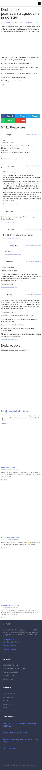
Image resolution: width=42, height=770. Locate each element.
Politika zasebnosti (9, 649)
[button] (39, 3)
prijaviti (26, 350)
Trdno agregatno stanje (10, 537)
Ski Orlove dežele (9, 748)
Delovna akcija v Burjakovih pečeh (15, 733)
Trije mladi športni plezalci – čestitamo (15, 411)
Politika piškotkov (9, 645)
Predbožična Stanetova (10, 605)
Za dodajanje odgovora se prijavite (9, 158)
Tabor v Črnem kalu (8, 468)
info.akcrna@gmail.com (11, 642)
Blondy (12, 245)
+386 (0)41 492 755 (10, 640)
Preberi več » (4, 423)
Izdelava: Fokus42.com (32, 765)
